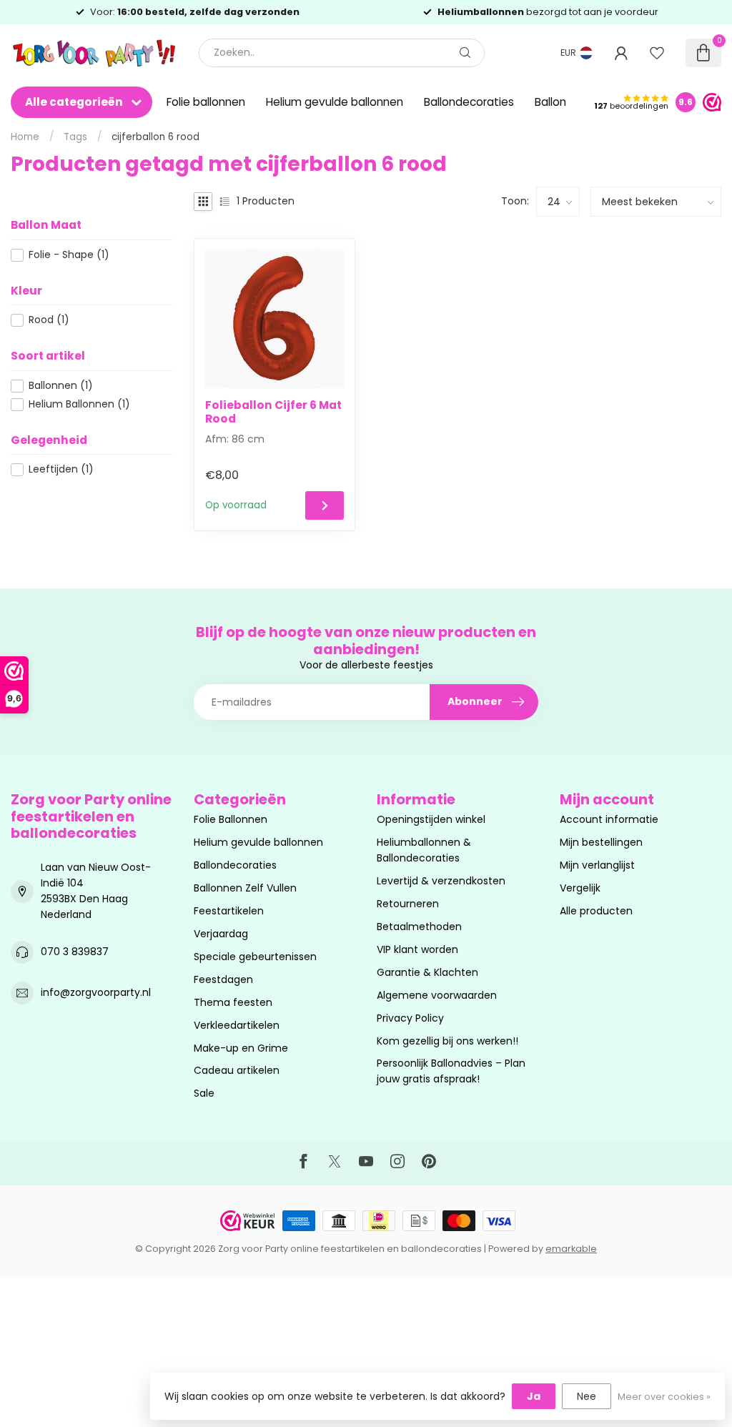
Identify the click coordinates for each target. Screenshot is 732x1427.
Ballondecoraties (469, 101)
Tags (75, 137)
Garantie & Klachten (427, 972)
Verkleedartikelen (237, 1025)
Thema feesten (233, 1002)
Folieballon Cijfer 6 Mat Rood (273, 412)
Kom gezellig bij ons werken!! (447, 1041)
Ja (533, 1396)
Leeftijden (61, 469)
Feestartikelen (229, 911)
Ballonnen (61, 385)
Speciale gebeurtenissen (255, 956)
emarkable (571, 1249)
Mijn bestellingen (601, 842)
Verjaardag (221, 934)
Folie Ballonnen (230, 819)
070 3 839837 (75, 951)
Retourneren (408, 904)
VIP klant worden (417, 949)
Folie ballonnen (206, 101)
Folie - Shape (69, 255)
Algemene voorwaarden (437, 995)
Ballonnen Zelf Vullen (245, 888)
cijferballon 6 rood (155, 137)
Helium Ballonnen (79, 404)
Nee (586, 1396)
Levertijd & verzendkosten (441, 881)
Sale (204, 1093)
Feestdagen (223, 979)
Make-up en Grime (241, 1048)
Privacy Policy (410, 1018)
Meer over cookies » (664, 1397)
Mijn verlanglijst (597, 865)
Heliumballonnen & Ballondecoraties (424, 850)
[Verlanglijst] (657, 53)
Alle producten (596, 911)
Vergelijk (580, 888)
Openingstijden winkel (431, 819)
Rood (49, 320)
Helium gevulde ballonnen (334, 101)
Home (25, 137)
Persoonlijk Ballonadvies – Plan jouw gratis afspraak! (451, 1071)
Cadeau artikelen (237, 1070)
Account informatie (609, 819)
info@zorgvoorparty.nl (96, 992)
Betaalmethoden (419, 926)
